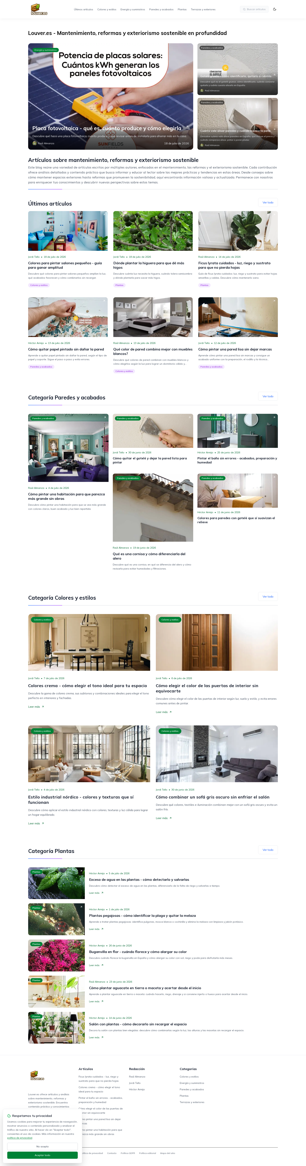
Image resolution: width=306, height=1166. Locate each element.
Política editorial (147, 1153)
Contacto (112, 1153)
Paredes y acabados (161, 9)
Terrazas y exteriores (203, 9)
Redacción (137, 1069)
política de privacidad (19, 1137)
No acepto (42, 1146)
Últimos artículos (83, 9)
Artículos (86, 1069)
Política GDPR (128, 1153)
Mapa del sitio (167, 1153)
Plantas (182, 9)
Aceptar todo (42, 1155)
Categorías (188, 1069)
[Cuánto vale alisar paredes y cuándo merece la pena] (237, 124)
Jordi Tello (34, 256)
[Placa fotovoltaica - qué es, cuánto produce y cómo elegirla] (110, 96)
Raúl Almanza (206, 256)
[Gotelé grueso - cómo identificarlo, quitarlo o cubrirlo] (237, 69)
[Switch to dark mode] (274, 9)
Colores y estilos (106, 9)
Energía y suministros (133, 9)
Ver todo (268, 202)
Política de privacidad (91, 1153)
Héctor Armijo (36, 343)
